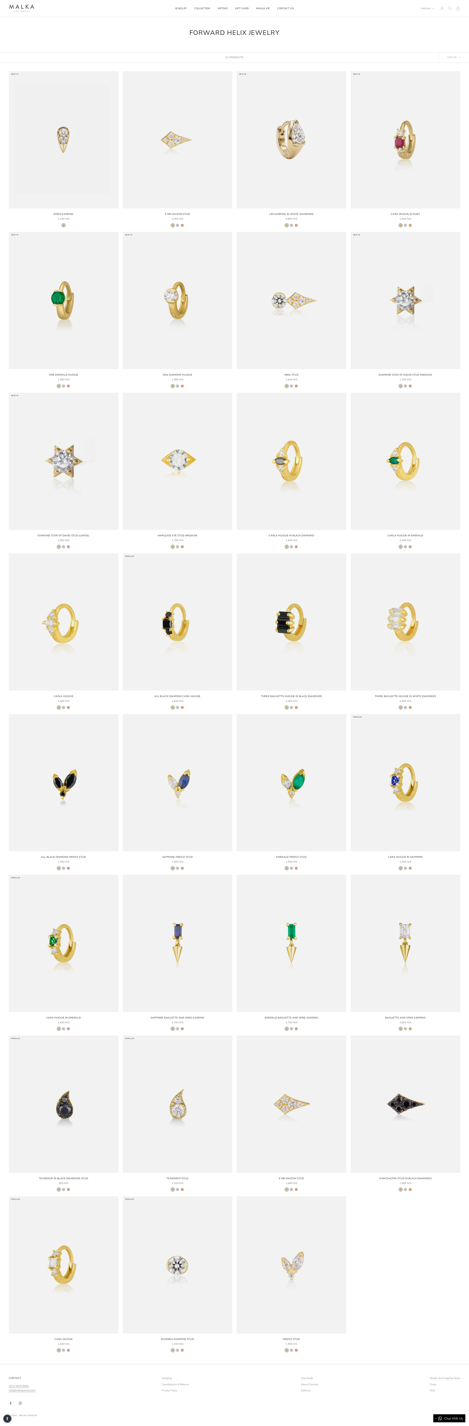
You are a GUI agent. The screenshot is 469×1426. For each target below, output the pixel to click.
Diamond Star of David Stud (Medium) (405, 374)
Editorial (305, 1390)
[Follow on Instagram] (20, 1403)
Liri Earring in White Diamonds (291, 214)
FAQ (432, 1390)
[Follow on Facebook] (10, 1403)
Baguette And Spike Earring (405, 1017)
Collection (202, 8)
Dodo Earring (63, 214)
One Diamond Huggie (177, 374)
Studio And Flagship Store (445, 1378)
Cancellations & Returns (175, 1384)
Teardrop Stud (178, 1178)
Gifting (223, 8)
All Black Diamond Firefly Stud (63, 857)
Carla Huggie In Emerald (405, 535)
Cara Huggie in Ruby (405, 214)
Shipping (167, 1378)
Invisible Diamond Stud (177, 1339)
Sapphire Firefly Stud (177, 857)
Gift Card (242, 8)
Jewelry (181, 8)
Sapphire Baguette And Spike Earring (177, 1017)
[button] (7, 1418)
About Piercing (309, 1384)
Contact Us (285, 8)
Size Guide (307, 1378)
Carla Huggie (63, 696)
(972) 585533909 (19, 1386)
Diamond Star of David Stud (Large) (63, 535)
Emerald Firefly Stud (291, 857)
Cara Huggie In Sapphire (405, 857)
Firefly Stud (291, 1339)
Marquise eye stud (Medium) (177, 535)
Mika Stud (292, 374)
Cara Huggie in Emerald (63, 1017)
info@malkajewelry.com (22, 1390)
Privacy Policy (169, 1390)
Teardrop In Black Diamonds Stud (63, 1178)
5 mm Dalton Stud (177, 214)
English (426, 8)
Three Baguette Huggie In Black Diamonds (291, 696)
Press (433, 1384)
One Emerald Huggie (63, 374)
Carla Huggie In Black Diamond (291, 535)
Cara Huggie (63, 1339)
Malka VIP (263, 8)
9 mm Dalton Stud (291, 1178)
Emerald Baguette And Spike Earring (291, 1017)
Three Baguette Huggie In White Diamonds (405, 696)
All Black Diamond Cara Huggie (177, 696)
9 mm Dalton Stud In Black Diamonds (405, 1178)
